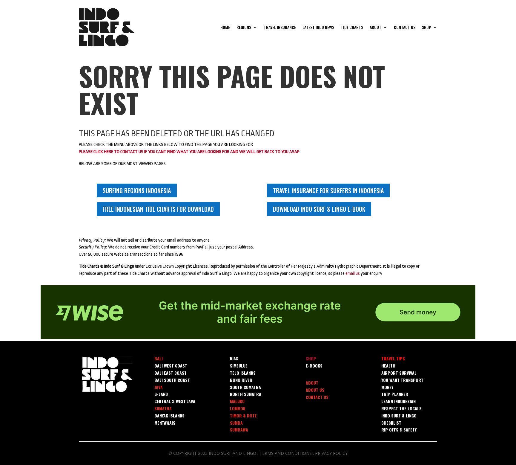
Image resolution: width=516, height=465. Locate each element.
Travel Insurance (280, 27)
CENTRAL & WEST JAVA (174, 401)
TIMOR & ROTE (243, 415)
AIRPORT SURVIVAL (399, 373)
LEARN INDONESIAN (398, 401)
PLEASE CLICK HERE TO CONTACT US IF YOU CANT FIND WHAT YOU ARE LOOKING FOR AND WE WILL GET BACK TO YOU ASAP (189, 151)
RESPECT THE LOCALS (401, 408)
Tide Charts (352, 27)
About (375, 27)
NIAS (234, 358)
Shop (426, 27)
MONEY (387, 387)
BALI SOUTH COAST (172, 380)
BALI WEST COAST (170, 365)
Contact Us (404, 27)
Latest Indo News (318, 27)
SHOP (311, 358)
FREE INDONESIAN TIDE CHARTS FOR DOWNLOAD (158, 209)
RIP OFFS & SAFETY (399, 429)
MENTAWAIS (164, 423)
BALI (158, 358)
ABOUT (312, 382)
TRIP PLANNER (394, 394)
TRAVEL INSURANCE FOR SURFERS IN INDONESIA (328, 190)
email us (352, 273)
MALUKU (237, 401)
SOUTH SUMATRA (245, 387)
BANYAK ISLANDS (169, 415)
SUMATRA (163, 408)
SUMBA (236, 423)
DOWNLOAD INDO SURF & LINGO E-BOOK (319, 209)
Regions (243, 27)
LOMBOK (237, 408)
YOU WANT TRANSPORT (402, 380)
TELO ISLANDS (243, 373)
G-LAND (161, 394)
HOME (225, 27)
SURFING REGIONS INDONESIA (137, 190)
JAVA (158, 387)
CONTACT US (317, 397)
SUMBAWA (239, 429)
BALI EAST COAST (170, 373)
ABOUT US (315, 390)
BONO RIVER (241, 380)
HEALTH (388, 365)
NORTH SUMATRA (245, 394)
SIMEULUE (239, 365)
